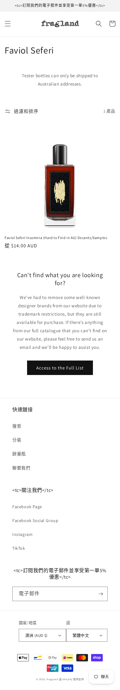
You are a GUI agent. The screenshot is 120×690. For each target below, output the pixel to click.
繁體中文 (81, 635)
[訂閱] (100, 594)
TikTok (18, 548)
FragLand (52, 679)
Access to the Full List (60, 368)
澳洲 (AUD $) (36, 635)
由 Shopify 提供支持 (71, 679)
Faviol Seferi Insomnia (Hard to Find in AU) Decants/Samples (56, 237)
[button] (7, 23)
